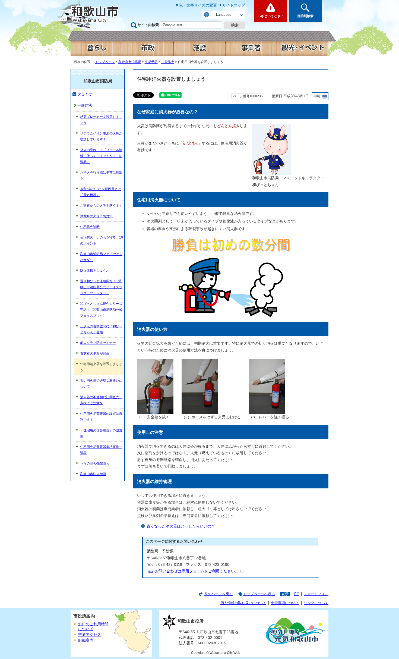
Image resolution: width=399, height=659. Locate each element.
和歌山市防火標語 (93, 474)
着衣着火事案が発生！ (96, 353)
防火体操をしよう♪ (94, 270)
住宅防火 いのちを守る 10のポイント (101, 240)
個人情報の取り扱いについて (243, 603)
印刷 (317, 96)
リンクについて (316, 603)
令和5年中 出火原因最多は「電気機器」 (100, 192)
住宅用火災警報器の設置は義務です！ (101, 417)
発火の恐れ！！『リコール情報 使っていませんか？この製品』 (101, 156)
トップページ (105, 62)
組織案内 (85, 640)
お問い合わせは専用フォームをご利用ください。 (197, 571)
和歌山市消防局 (129, 62)
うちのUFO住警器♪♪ (95, 463)
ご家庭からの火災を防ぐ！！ (101, 206)
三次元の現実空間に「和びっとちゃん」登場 (101, 329)
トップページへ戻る (259, 594)
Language (223, 15)
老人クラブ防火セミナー (98, 343)
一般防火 (167, 62)
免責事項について (285, 603)
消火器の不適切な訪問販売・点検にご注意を (101, 400)
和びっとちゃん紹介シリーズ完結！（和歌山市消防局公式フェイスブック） (101, 310)
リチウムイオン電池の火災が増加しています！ (101, 136)
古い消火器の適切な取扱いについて (101, 383)
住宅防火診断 (90, 227)
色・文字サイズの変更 (198, 5)
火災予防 (151, 62)
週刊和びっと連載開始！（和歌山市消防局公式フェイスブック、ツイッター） (101, 287)
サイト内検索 (148, 25)
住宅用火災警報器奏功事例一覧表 (101, 450)
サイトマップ (233, 5)
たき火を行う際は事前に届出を (101, 175)
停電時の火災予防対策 (96, 216)
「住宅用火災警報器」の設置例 (101, 433)
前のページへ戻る (218, 594)
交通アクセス (89, 635)
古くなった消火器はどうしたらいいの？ (181, 526)
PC (296, 594)
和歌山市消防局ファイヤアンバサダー (101, 257)
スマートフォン (316, 594)
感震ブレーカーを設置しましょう (101, 120)
